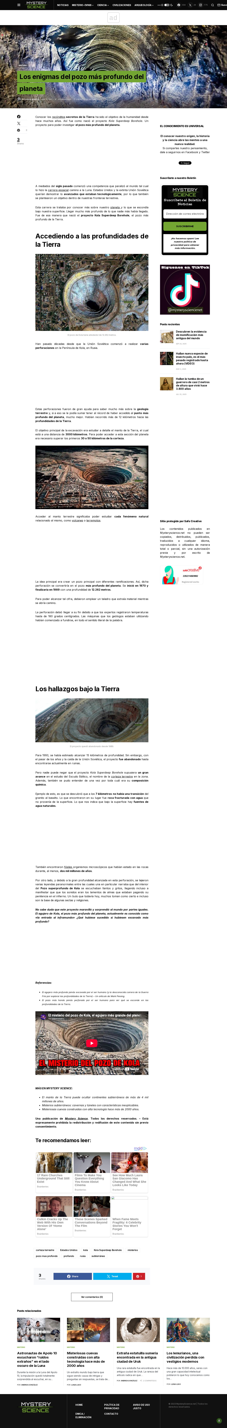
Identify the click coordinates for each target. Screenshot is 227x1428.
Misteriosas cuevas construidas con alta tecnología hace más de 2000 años (90, 1109)
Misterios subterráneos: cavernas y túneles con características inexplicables (90, 1105)
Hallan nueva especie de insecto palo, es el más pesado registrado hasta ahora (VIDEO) (192, 358)
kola (85, 1250)
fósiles (68, 867)
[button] (19, 5)
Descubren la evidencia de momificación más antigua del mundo (191, 335)
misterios (133, 1250)
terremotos (93, 520)
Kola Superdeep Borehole (108, 1250)
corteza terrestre (122, 776)
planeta (115, 207)
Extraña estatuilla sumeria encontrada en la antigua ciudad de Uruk (137, 1357)
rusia (82, 1256)
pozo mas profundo (47, 1256)
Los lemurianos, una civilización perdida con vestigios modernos (185, 1357)
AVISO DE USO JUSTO (141, 1406)
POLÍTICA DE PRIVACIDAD (111, 1406)
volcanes (77, 520)
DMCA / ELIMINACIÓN (83, 1415)
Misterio (23, 65)
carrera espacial (58, 190)
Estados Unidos (68, 1250)
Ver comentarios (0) (92, 1296)
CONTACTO (111, 1413)
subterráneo (98, 1256)
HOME (79, 1404)
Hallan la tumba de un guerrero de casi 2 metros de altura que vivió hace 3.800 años (193, 383)
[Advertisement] (91, 155)
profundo (69, 1256)
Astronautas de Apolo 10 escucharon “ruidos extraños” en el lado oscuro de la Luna (37, 1359)
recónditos (58, 117)
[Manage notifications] (219, 1420)
